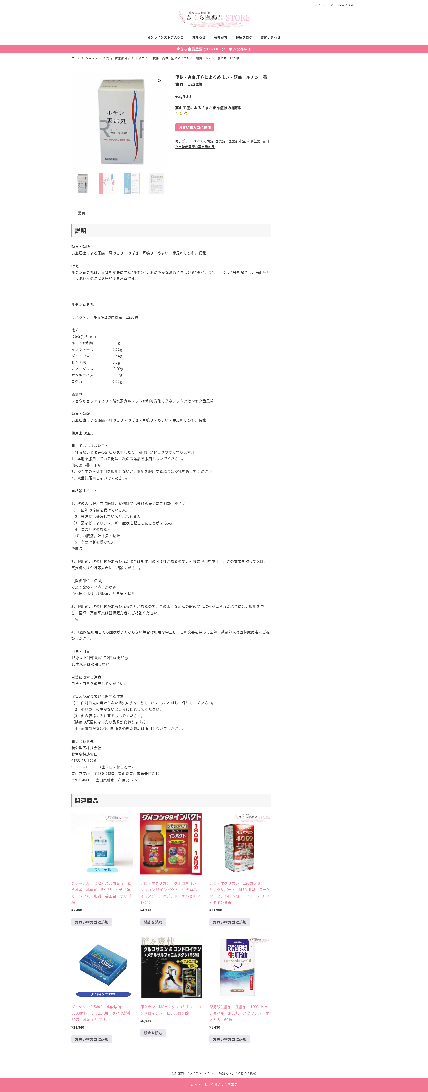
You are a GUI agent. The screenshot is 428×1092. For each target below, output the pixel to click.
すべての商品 (203, 141)
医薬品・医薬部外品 (230, 141)
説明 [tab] (81, 213)
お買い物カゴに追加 (195, 127)
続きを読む (153, 922)
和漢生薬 (253, 141)
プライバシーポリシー (201, 1073)
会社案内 (178, 1073)
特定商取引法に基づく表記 (237, 1073)
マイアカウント (325, 5)
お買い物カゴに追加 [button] (92, 922)
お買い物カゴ (347, 5)
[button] (160, 81)
